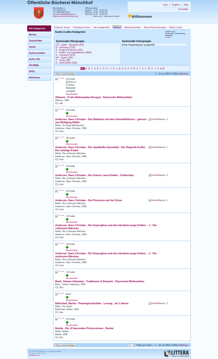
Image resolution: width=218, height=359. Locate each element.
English (176, 4)
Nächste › (184, 73)
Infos (165, 4)
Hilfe (186, 4)
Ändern (168, 37)
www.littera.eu (34, 355)
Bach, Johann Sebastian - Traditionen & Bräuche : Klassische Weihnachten (99, 281)
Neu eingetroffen (102, 27)
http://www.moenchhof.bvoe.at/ (65, 16)
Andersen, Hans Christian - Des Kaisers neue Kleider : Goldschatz (94, 175)
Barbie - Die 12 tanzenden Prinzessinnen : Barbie (84, 328)
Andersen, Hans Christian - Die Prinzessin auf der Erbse (88, 200)
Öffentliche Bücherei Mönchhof (60, 2)
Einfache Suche (62, 27)
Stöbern (117, 27)
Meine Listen (175, 27)
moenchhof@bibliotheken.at (64, 14)
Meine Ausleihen (132, 27)
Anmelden (183, 9)
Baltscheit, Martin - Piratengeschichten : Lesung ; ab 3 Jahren (91, 303)
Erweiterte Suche (81, 27)
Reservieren (72, 94)
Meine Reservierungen (155, 27)
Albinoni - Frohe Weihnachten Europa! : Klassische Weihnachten (93, 97)
